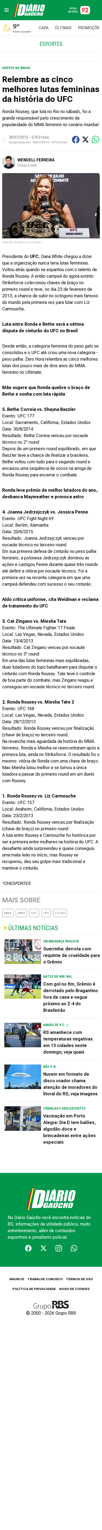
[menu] (6, 10)
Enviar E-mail (27, 165)
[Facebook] (28, 1248)
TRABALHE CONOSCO (45, 1279)
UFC (34, 913)
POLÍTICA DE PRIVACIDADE (34, 1289)
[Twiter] (43, 1248)
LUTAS (60, 913)
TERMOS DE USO (79, 1279)
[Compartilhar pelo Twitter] (85, 139)
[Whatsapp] (74, 1248)
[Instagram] (58, 1248)
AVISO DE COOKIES (74, 1289)
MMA (8, 913)
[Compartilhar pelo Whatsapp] (95, 139)
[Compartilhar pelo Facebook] (76, 140)
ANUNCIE (16, 1279)
